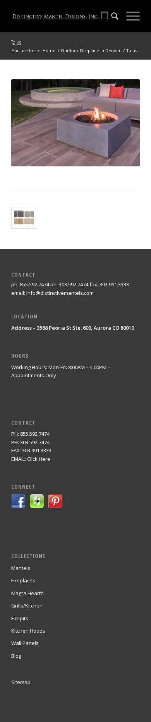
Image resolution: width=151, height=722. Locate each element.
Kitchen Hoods (28, 630)
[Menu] (129, 15)
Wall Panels (25, 643)
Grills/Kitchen (27, 605)
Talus (16, 42)
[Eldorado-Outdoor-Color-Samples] (24, 218)
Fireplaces (23, 580)
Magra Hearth (27, 593)
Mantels (20, 568)
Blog (16, 655)
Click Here (38, 458)
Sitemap (21, 682)
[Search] (110, 15)
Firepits (19, 618)
